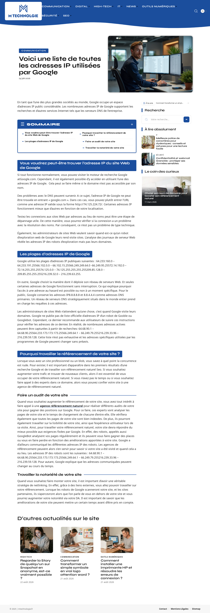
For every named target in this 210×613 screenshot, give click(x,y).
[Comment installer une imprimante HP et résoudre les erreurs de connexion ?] (117, 540)
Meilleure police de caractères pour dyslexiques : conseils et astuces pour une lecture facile (171, 143)
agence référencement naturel (61, 406)
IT (157, 135)
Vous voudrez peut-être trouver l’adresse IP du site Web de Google (49, 133)
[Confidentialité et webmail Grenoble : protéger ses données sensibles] (148, 159)
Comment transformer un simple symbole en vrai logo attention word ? (75, 568)
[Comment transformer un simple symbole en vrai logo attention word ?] (76, 540)
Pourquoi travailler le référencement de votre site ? (104, 134)
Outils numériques (112, 557)
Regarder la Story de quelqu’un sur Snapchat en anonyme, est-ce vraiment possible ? (36, 569)
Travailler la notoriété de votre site (104, 147)
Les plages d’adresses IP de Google (44, 141)
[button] (188, 103)
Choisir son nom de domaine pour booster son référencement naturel (166, 196)
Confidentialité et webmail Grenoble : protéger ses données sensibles (173, 161)
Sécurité (160, 155)
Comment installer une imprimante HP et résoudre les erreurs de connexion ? (116, 569)
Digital (148, 190)
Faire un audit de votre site (100, 141)
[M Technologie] (23, 11)
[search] (196, 11)
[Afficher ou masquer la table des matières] (96, 124)
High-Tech (26, 557)
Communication (33, 50)
